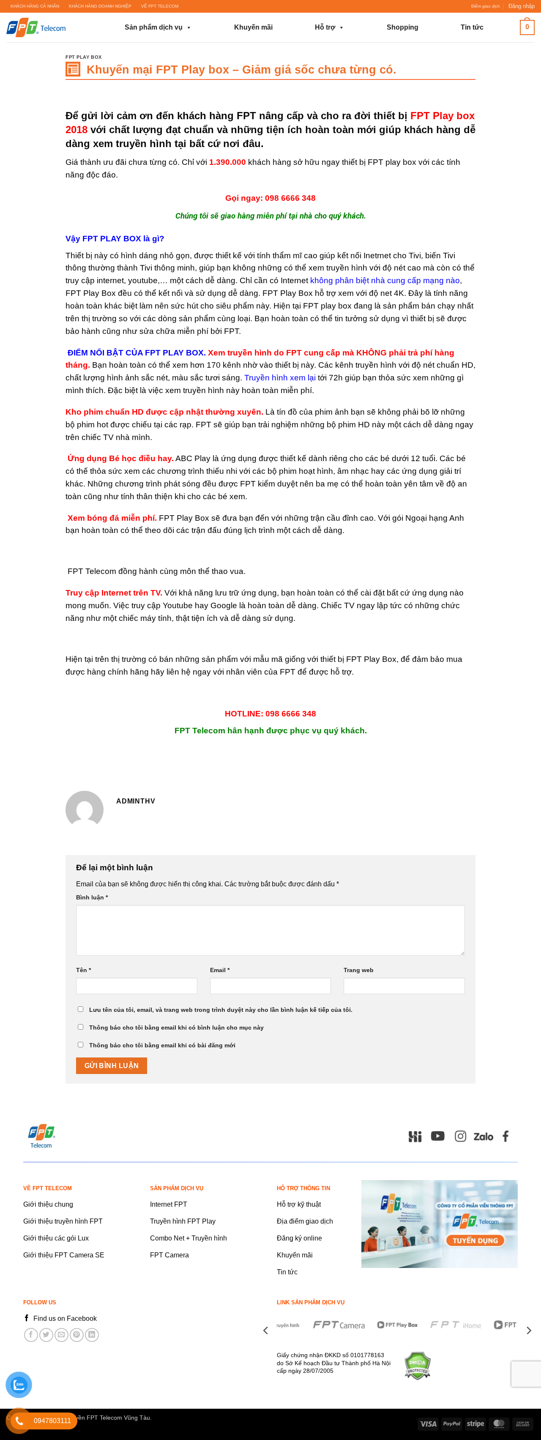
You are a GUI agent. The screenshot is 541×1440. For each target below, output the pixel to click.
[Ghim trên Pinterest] (77, 1335)
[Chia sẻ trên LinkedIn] (92, 1335)
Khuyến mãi (253, 27)
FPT (246, 115)
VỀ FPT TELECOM (159, 6)
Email (220, 970)
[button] (521, 6)
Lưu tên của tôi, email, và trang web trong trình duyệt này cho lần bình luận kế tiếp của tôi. (220, 1009)
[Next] (528, 1330)
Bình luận (92, 897)
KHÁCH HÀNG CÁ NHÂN (35, 6)
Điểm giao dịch (485, 6)
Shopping (402, 27)
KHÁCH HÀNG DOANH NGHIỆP (100, 6)
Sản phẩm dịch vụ (154, 27)
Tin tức (472, 27)
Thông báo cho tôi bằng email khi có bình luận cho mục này (176, 1027)
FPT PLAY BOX (84, 57)
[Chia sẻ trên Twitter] (46, 1335)
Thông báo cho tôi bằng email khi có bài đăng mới (162, 1045)
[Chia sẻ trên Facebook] (31, 1335)
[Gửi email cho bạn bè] (61, 1335)
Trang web (359, 970)
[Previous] (266, 1330)
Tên (83, 970)
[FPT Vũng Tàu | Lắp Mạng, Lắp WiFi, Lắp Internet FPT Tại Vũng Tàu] (48, 27)
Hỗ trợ (325, 27)
